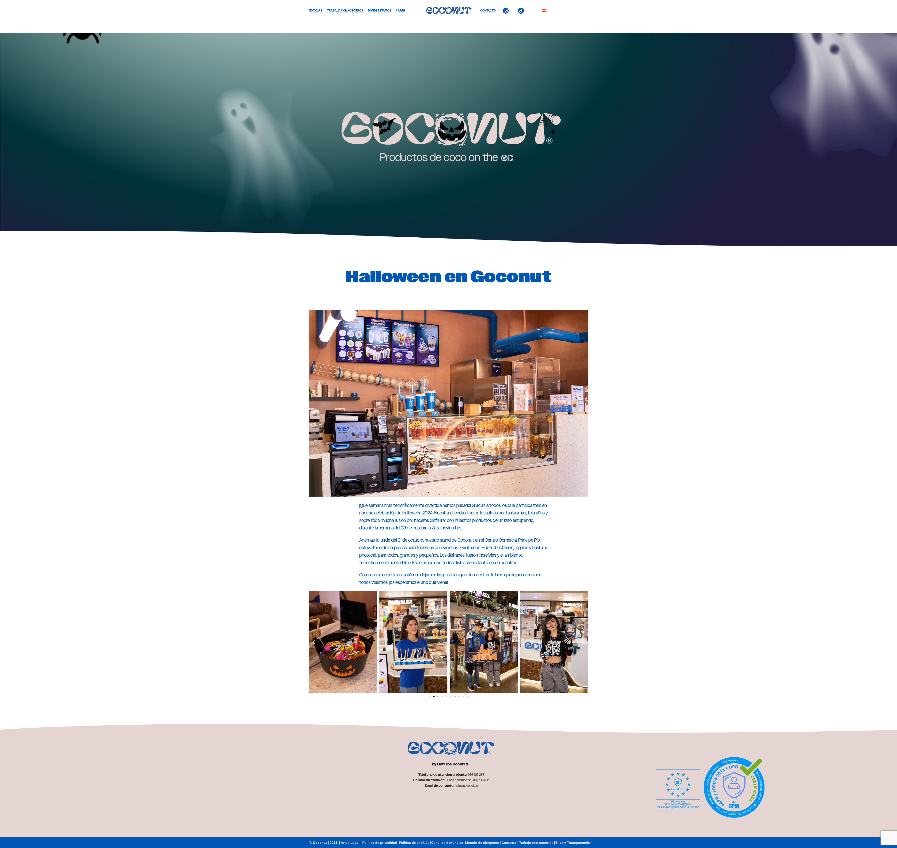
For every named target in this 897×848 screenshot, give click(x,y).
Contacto (488, 10)
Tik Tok (530, 10)
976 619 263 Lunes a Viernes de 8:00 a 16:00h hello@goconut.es (451, 780)
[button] (314, 642)
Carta (400, 10)
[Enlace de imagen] (450, 748)
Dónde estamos (379, 10)
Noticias (315, 10)
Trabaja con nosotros (345, 10)
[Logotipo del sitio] (448, 10)
